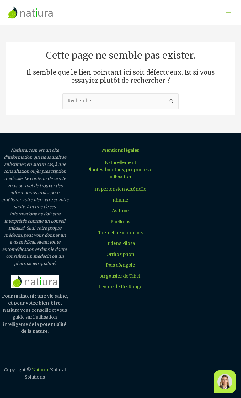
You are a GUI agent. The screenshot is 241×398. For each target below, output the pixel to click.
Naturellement (120, 162)
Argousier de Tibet (120, 276)
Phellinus (120, 222)
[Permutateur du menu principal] (228, 12)
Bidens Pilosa (120, 243)
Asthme (120, 211)
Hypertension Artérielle (120, 189)
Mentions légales (120, 150)
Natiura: (40, 370)
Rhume (120, 200)
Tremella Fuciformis (120, 233)
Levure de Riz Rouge (120, 286)
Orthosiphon (120, 254)
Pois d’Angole (120, 265)
